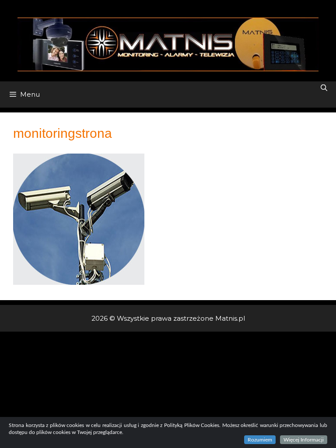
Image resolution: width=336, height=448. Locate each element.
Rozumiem (260, 439)
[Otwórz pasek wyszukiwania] (324, 87)
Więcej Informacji (304, 439)
